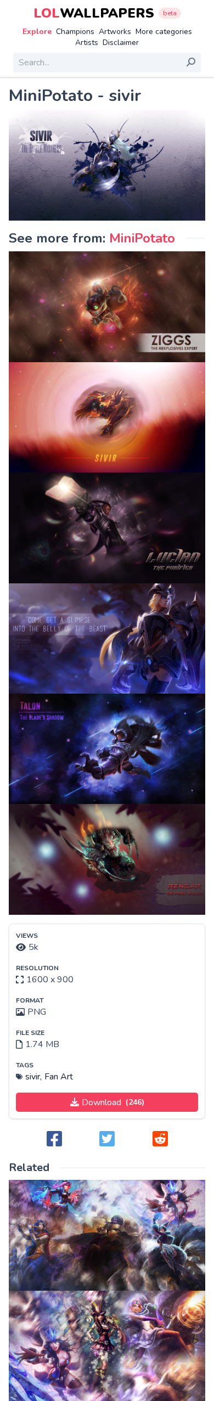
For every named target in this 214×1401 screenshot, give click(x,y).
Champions (75, 31)
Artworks (115, 31)
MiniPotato (142, 238)
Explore (37, 31)
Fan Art (58, 1077)
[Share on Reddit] (160, 1139)
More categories (164, 31)
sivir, (33, 1077)
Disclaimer (121, 42)
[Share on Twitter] (107, 1139)
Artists (86, 42)
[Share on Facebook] (54, 1139)
